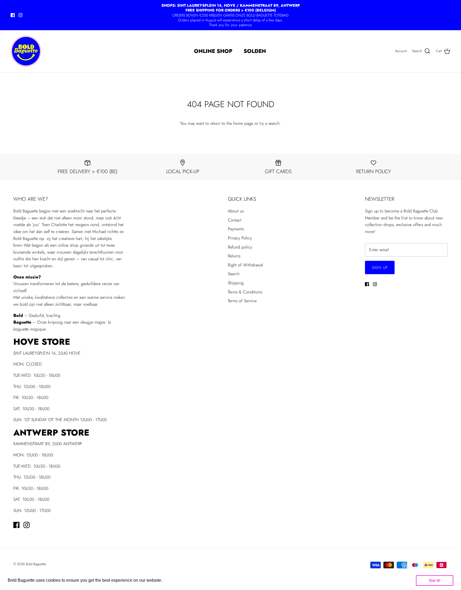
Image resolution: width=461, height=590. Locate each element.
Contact (234, 220)
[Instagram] (20, 15)
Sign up (380, 267)
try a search (270, 123)
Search (234, 274)
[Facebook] (13, 15)
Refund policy (240, 247)
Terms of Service (242, 301)
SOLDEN (255, 51)
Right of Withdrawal (245, 265)
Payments (236, 229)
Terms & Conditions (245, 292)
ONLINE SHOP (213, 51)
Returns (234, 256)
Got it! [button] (434, 580)
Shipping (236, 283)
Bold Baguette (36, 563)
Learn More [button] (175, 580)
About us (236, 211)
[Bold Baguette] (26, 51)
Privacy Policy (240, 238)
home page (243, 123)
